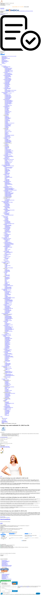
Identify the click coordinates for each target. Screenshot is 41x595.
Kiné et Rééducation (4, 60)
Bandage (3, 422)
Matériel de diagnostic (4, 57)
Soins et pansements (4, 421)
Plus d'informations (2, 516)
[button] (2, 594)
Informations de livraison (5, 576)
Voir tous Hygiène (6, 216)
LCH (1, 523)
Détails (1, 476)
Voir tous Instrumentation (7, 262)
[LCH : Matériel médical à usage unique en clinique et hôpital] (3, 430)
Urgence (3, 62)
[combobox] (4, 13)
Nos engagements (4, 562)
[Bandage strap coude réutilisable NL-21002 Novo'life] (2, 450)
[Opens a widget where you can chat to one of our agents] (38, 594)
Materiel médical (4, 420)
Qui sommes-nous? (4, 560)
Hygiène (3, 59)
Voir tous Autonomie (6, 379)
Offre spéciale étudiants (5, 563)
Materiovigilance (4, 578)
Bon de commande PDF (5, 564)
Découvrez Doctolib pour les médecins (7, 565)
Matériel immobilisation (5, 519)
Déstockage (3, 63)
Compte (1, 416)
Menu (1, 64)
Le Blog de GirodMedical (5, 561)
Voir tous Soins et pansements (7, 238)
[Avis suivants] (40, 536)
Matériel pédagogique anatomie (6, 58)
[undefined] (6, 537)
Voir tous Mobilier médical (7, 66)
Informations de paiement (5, 577)
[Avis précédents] (7, 536)
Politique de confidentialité (5, 574)
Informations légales (4, 575)
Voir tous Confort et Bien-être (7, 335)
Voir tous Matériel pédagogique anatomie (9, 165)
